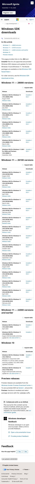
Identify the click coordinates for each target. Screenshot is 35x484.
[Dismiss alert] (32, 2)
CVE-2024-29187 (14, 338)
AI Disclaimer (5, 474)
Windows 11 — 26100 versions (12, 48)
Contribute (4, 476)
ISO (27, 97)
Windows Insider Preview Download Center (16, 385)
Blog (25, 474)
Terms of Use (24, 479)
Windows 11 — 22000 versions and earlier (15, 50)
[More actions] (32, 23)
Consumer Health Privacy (9, 479)
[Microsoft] (17, 19)
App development (11, 23)
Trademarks (5, 481)
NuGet (20, 388)
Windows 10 (6, 52)
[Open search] (27, 19)
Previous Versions (17, 474)
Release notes (6, 100)
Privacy (12, 476)
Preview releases (8, 55)
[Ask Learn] (28, 23)
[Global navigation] (2, 19)
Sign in (31, 19)
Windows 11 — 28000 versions (12, 45)
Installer (28, 95)
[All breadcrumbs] (3, 23)
